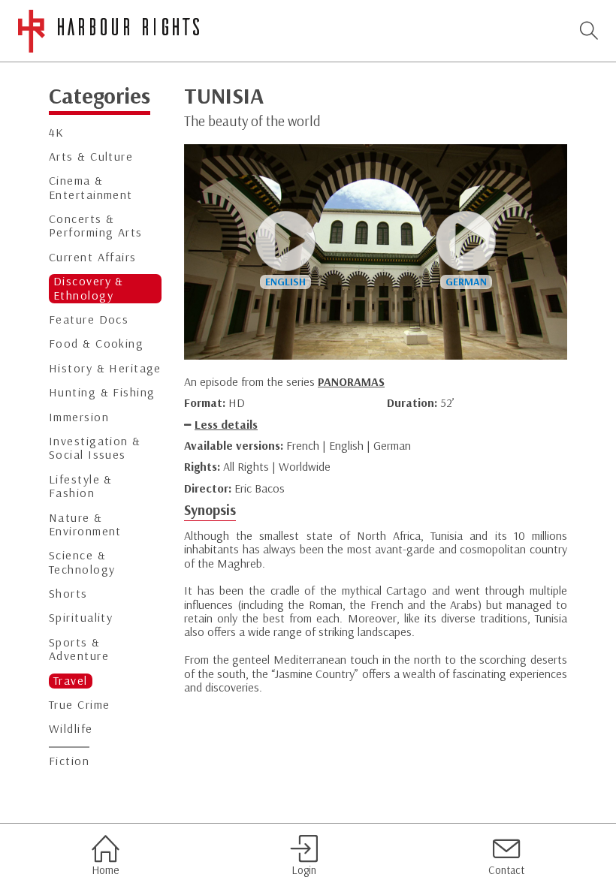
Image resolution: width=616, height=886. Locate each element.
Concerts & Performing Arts (96, 226)
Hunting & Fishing (102, 392)
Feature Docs (88, 319)
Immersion (79, 417)
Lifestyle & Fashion (81, 486)
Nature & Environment (85, 524)
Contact (506, 870)
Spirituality (81, 617)
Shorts (68, 593)
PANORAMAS (351, 381)
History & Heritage (105, 368)
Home (105, 870)
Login (303, 870)
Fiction (69, 761)
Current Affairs (93, 257)
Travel (70, 681)
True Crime (79, 705)
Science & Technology (82, 562)
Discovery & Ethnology (88, 288)
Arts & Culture (91, 156)
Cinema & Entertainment (91, 187)
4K (57, 132)
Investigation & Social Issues (95, 448)
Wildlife (71, 729)
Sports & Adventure (79, 649)
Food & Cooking (96, 343)
